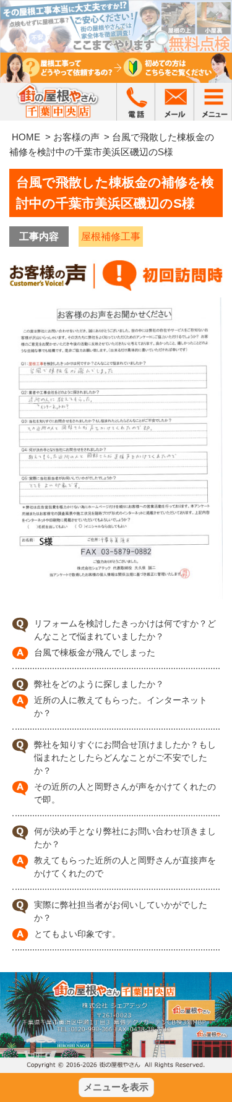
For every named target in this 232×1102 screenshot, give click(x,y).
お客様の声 (76, 137)
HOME (26, 137)
